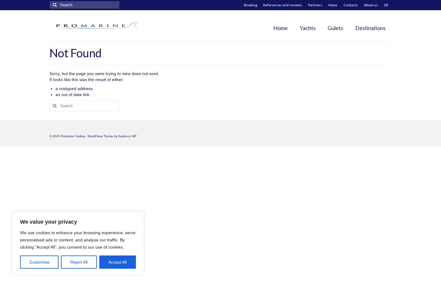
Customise (39, 262)
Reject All (79, 262)
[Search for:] (84, 5)
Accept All (117, 262)
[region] (78, 243)
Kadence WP (127, 136)
